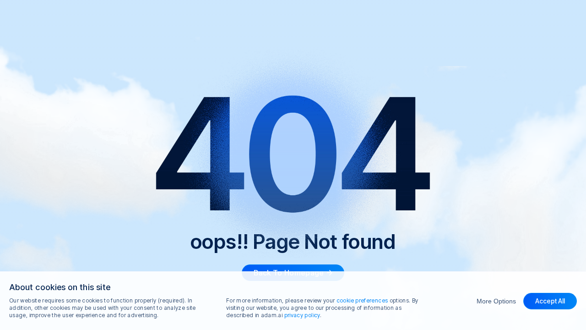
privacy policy (302, 315)
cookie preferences (362, 300)
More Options (496, 301)
